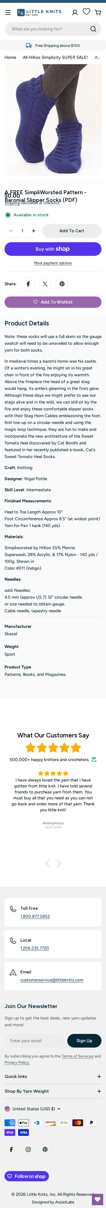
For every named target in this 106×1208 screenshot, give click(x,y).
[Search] (93, 29)
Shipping (12, 202)
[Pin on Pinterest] (62, 284)
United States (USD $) (33, 1108)
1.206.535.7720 (34, 948)
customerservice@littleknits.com (51, 980)
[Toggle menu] (8, 12)
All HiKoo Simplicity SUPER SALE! (55, 57)
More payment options (53, 263)
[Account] (75, 12)
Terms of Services (78, 1056)
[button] (49, 864)
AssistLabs (64, 1202)
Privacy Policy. (17, 1062)
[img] (53, 747)
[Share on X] (45, 284)
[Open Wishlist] (97, 1199)
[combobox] (53, 29)
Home (10, 57)
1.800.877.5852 (35, 916)
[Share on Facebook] (28, 284)
